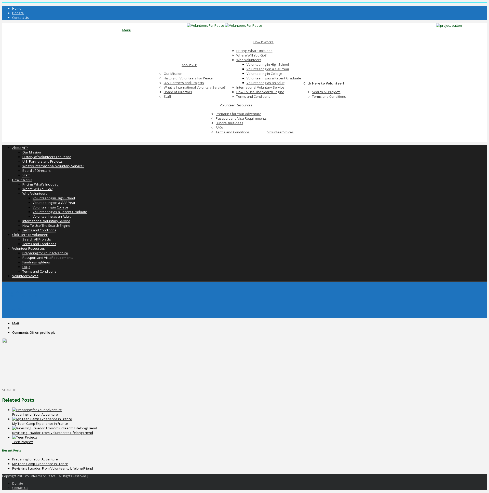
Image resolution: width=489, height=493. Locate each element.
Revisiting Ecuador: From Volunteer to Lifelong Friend (52, 432)
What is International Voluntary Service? (194, 87)
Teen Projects (22, 442)
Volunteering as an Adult (265, 82)
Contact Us (20, 17)
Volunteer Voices (280, 132)
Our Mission (173, 73)
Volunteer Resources (236, 105)
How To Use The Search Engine (260, 92)
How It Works (263, 42)
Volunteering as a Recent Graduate (274, 78)
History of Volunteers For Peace (188, 78)
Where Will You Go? (251, 55)
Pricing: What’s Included (254, 50)
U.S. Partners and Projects (184, 82)
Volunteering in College (264, 73)
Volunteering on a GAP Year (268, 69)
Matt (15, 323)
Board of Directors (178, 92)
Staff (167, 96)
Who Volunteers (248, 60)
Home (16, 8)
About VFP (189, 65)
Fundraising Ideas (229, 123)
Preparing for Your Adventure (238, 113)
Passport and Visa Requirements (241, 118)
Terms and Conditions (253, 96)
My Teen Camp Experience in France (40, 423)
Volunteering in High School (268, 64)
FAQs (220, 127)
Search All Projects (326, 92)
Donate (18, 13)
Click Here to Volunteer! (323, 83)
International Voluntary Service (260, 87)
